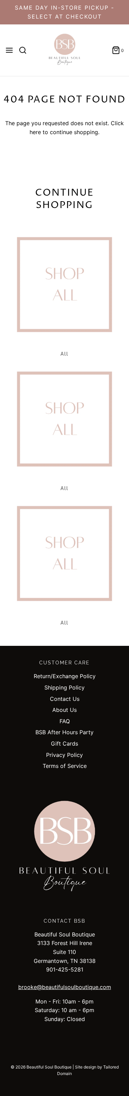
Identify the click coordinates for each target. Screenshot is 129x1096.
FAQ (65, 721)
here (35, 132)
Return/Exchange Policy (65, 676)
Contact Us (64, 698)
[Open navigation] (9, 50)
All (64, 354)
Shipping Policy (64, 687)
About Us (64, 709)
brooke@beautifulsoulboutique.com (64, 987)
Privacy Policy (64, 754)
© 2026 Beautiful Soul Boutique (41, 1067)
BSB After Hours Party (64, 732)
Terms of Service (65, 765)
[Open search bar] (25, 50)
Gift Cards (64, 743)
